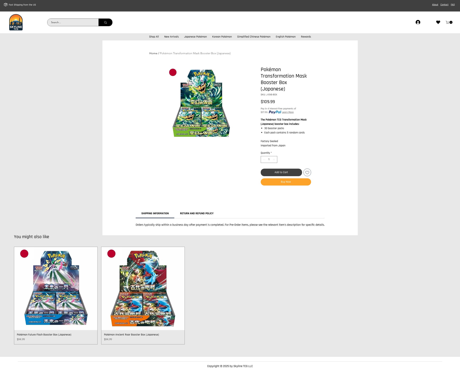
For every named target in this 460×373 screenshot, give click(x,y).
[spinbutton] (269, 159)
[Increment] (274, 159)
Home (153, 53)
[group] (230, 296)
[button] (306, 36)
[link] (449, 22)
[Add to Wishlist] (307, 172)
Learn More (288, 112)
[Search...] (105, 22)
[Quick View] (55, 288)
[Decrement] (263, 159)
